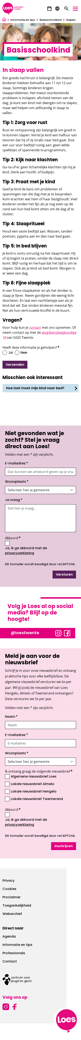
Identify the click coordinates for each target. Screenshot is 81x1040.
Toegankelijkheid (16, 905)
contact (35, 327)
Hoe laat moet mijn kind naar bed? (35, 388)
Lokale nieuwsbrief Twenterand (37, 799)
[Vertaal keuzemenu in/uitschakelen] (57, 8)
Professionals (13, 953)
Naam (11, 717)
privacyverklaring (19, 553)
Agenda (9, 936)
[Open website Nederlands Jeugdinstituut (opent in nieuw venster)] (40, 979)
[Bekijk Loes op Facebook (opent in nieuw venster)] (67, 632)
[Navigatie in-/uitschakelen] (75, 9)
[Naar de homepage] (4, 20)
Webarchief (12, 914)
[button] (49, 8)
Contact (9, 961)
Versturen (64, 574)
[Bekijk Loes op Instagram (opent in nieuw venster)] (58, 632)
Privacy (8, 880)
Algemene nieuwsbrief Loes (33, 776)
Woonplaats (16, 482)
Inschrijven (63, 846)
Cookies (9, 889)
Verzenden (15, 365)
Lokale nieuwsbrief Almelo (32, 784)
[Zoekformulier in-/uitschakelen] (66, 8)
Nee (24, 352)
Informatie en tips (17, 945)
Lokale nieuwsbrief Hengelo (33, 791)
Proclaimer (11, 897)
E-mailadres (16, 463)
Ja (10, 352)
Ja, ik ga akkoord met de (35, 551)
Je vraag (13, 500)
